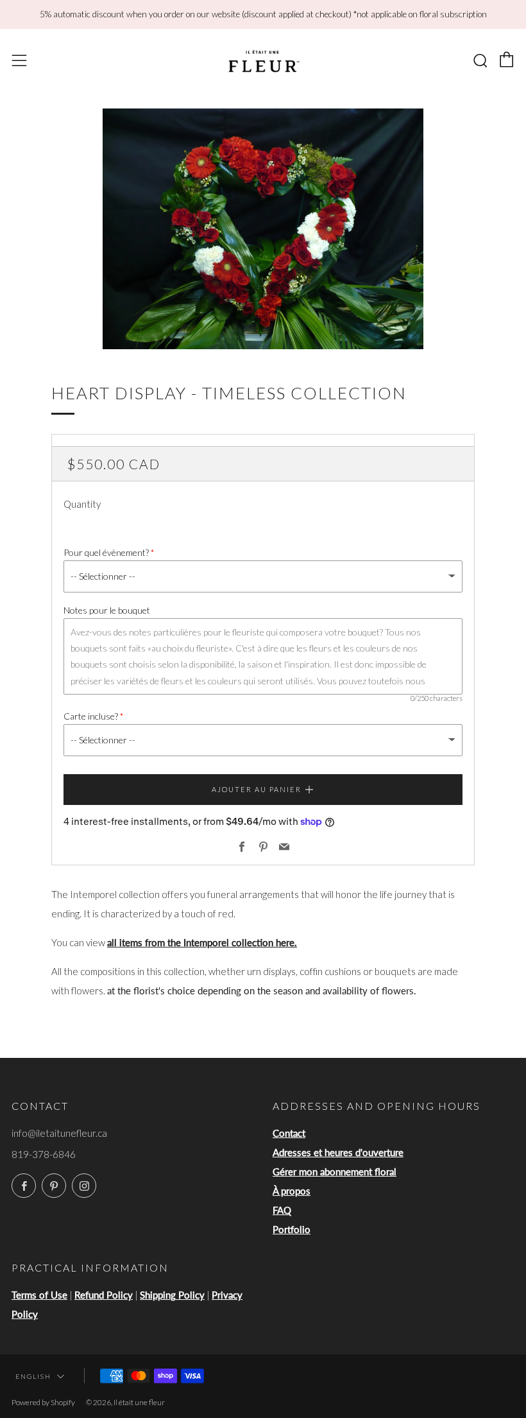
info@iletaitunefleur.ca (59, 1133)
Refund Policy (103, 1295)
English (33, 1376)
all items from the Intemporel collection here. (202, 942)
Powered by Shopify (43, 1402)
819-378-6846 (44, 1154)
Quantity (82, 504)
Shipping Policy (172, 1295)
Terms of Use (39, 1295)
